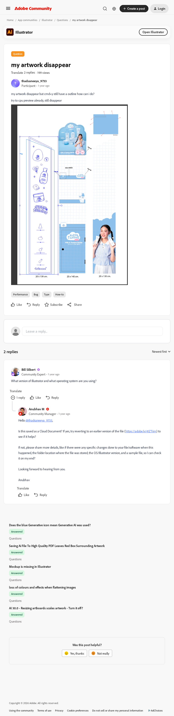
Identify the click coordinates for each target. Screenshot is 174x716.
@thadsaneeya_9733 (39, 420)
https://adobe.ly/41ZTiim (141, 431)
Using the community (21, 710)
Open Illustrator (153, 32)
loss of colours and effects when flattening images (42, 587)
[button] (8, 10)
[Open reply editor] (87, 331)
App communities (27, 20)
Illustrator (47, 20)
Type (46, 294)
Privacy (59, 710)
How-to (59, 294)
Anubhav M (36, 409)
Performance (20, 294)
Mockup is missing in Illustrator (30, 566)
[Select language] (114, 8)
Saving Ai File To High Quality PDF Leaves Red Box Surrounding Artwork (57, 546)
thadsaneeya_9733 (34, 81)
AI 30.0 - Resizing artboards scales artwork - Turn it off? (46, 608)
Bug (36, 294)
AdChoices (157, 710)
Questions (62, 20)
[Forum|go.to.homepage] (33, 8)
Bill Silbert (28, 369)
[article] (87, 384)
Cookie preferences (78, 710)
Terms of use (44, 710)
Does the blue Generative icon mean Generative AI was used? (50, 525)
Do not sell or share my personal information (117, 710)
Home (10, 20)
